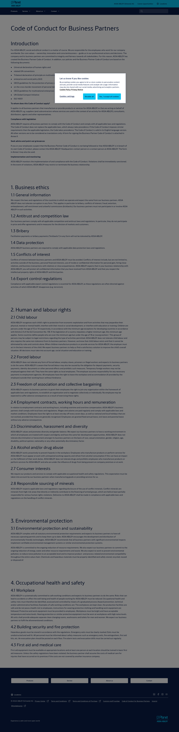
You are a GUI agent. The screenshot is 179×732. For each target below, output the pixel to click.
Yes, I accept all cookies (109, 96)
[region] (90, 88)
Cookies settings (67, 96)
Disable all (89, 96)
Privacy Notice (77, 89)
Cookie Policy (65, 89)
